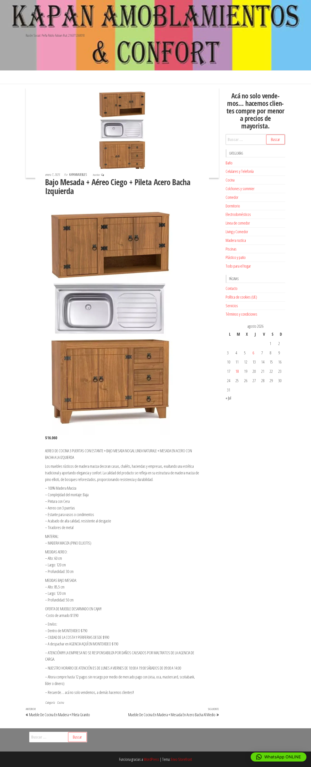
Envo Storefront (181, 759)
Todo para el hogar (238, 266)
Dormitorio (233, 206)
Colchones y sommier (240, 188)
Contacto (231, 288)
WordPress (151, 759)
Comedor (232, 197)
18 (237, 371)
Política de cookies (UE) (241, 297)
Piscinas (231, 249)
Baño (229, 163)
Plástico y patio (236, 257)
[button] (278, 757)
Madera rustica (236, 240)
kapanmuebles (78, 174)
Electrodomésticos (238, 214)
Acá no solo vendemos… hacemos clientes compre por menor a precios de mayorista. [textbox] (255, 111)
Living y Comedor (237, 231)
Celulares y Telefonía (240, 171)
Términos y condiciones (241, 314)
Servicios (232, 305)
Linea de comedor (238, 223)
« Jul (228, 398)
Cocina (60, 702)
